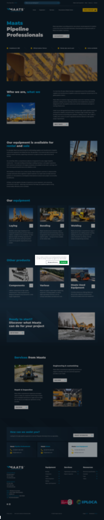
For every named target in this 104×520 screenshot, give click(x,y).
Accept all (63, 262)
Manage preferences (53, 262)
